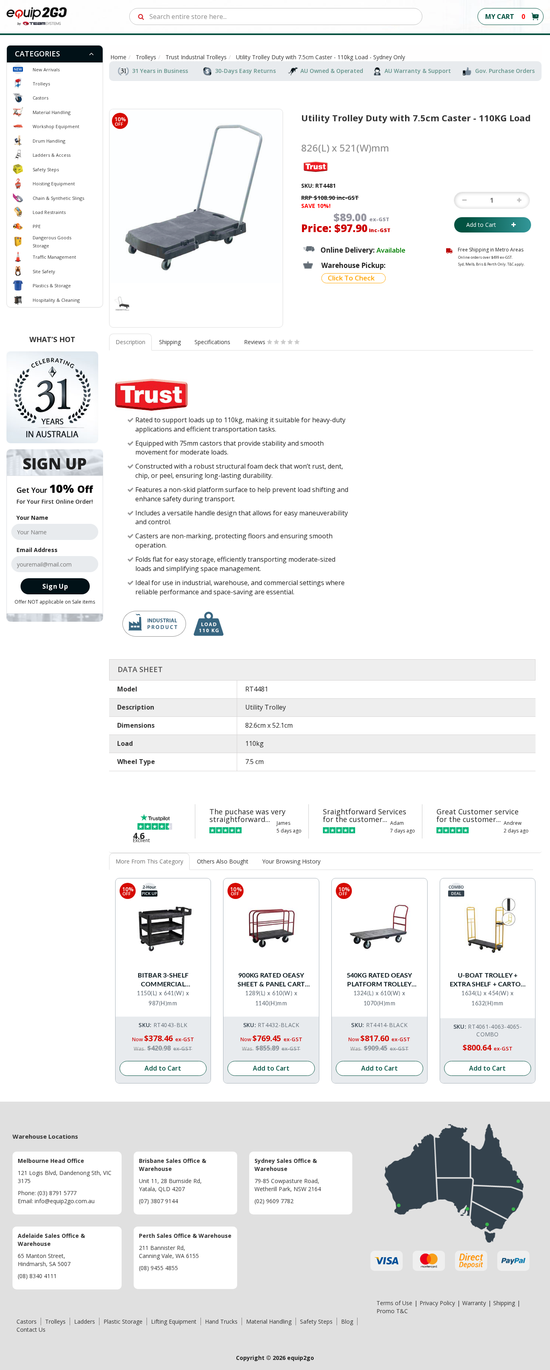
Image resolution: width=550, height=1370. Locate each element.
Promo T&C (392, 1311)
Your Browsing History (291, 861)
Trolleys (41, 84)
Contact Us (31, 1329)
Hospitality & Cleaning (56, 300)
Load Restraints (49, 212)
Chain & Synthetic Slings (58, 198)
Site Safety (44, 271)
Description (130, 342)
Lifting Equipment (173, 1321)
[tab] (55, 54)
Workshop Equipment (56, 126)
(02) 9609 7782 (274, 1201)
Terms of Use (394, 1303)
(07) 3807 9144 (158, 1201)
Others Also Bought (222, 861)
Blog (347, 1321)
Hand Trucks (221, 1321)
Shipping (170, 342)
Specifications (212, 342)
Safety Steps (46, 169)
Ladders (84, 1321)
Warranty (474, 1303)
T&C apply (515, 264)
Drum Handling (49, 141)
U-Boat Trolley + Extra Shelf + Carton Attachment (487, 980)
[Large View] (122, 303)
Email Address (37, 550)
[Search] (141, 16)
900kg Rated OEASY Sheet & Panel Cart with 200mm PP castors (271, 980)
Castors (40, 98)
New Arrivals (46, 69)
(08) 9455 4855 (158, 1268)
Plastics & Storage (52, 285)
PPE (37, 226)
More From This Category (149, 861)
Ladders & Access (51, 155)
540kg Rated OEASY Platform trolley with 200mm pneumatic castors (379, 980)
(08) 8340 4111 (37, 1276)
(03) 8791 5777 (57, 1193)
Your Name (32, 517)
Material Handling (51, 112)
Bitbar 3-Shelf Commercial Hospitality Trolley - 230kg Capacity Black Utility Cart (163, 980)
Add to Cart (486, 224)
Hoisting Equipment (54, 184)
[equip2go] (36, 16)
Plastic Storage (123, 1321)
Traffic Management (54, 257)
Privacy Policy (437, 1303)
